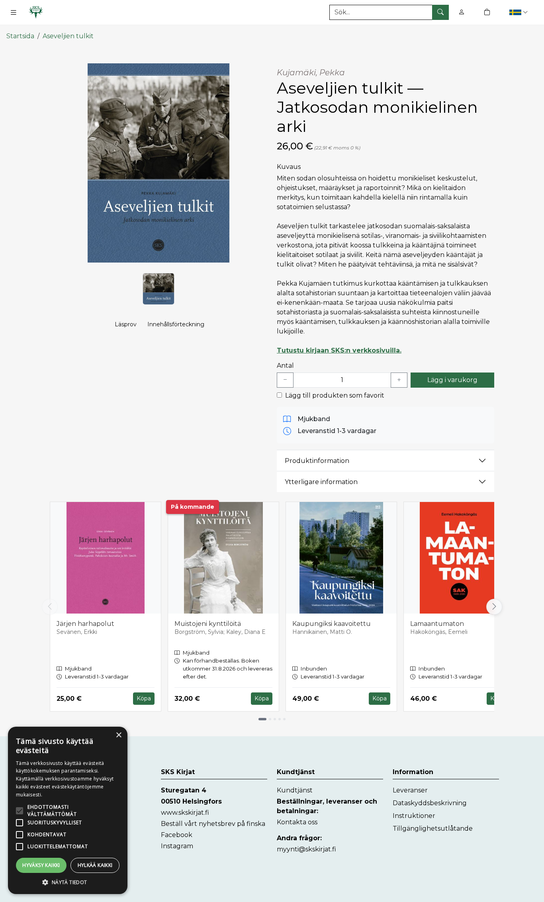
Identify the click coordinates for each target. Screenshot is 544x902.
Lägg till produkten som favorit (334, 395)
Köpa (144, 698)
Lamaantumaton (437, 623)
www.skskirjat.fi (185, 812)
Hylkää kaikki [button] (95, 865)
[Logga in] (461, 12)
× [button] (118, 735)
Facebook (176, 835)
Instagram (177, 846)
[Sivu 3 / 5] (275, 719)
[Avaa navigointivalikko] (13, 12)
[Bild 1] (158, 289)
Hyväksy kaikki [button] (41, 865)
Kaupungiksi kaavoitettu (331, 623)
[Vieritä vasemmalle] (50, 607)
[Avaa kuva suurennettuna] (158, 163)
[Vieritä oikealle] (495, 607)
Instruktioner (414, 816)
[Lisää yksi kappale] (399, 380)
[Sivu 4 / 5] (279, 719)
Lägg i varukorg (452, 380)
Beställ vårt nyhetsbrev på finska (213, 823)
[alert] (67, 810)
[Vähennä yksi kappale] (285, 380)
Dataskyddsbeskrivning (430, 803)
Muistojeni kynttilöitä (207, 623)
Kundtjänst (295, 790)
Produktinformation (317, 461)
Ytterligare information (321, 482)
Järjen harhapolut (85, 623)
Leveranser (410, 790)
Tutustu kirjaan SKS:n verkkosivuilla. (339, 350)
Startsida (20, 36)
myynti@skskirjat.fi (306, 849)
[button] (519, 12)
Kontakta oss (297, 822)
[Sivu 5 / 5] (284, 719)
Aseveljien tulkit (68, 36)
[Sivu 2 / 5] (270, 719)
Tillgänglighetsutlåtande (433, 828)
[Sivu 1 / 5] (262, 719)
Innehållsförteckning (175, 324)
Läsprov (126, 324)
